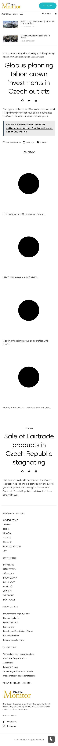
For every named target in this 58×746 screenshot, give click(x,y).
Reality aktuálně (10, 623)
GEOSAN (7, 538)
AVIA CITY (7, 591)
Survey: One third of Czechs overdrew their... (27, 407)
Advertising (8, 663)
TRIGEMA (7, 525)
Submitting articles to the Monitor (18, 672)
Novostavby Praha (11, 618)
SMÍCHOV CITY (9, 569)
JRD (5, 551)
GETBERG (7, 542)
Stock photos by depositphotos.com (19, 676)
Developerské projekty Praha (16, 614)
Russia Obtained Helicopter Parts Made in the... (37, 22)
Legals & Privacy (10, 667)
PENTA (6, 529)
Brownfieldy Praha (11, 636)
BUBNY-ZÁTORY (10, 578)
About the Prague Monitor (14, 658)
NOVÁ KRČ (7, 587)
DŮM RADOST (9, 600)
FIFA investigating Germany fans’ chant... (24, 214)
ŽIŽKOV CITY (8, 574)
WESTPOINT (8, 595)
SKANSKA (7, 533)
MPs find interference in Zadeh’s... (21, 277)
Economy (43, 142)
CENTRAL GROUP (10, 520)
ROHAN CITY (8, 565)
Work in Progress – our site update (18, 654)
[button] (48, 6)
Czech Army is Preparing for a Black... (35, 37)
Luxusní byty (9, 627)
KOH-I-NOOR (9, 582)
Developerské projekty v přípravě (18, 631)
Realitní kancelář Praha (13, 640)
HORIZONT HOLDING (12, 547)
